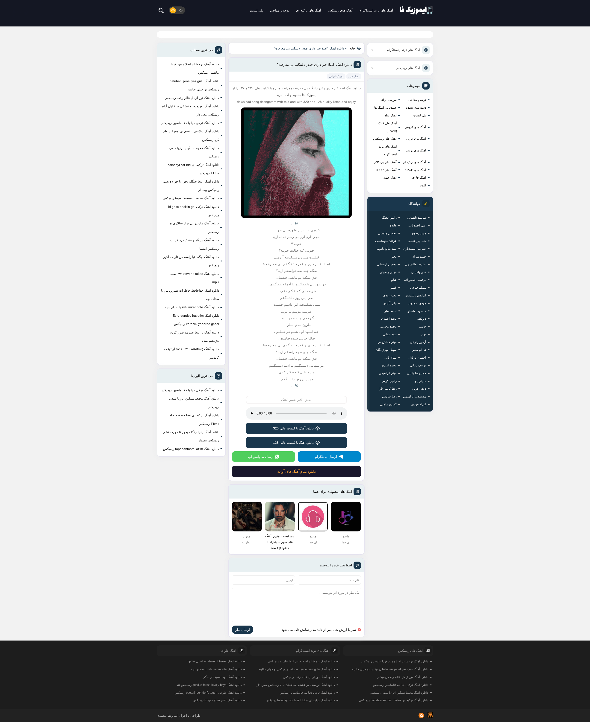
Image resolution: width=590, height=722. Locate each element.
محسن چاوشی (387, 233)
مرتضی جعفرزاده (415, 279)
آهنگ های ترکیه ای (308, 10)
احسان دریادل (417, 357)
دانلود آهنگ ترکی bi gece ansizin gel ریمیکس (193, 211)
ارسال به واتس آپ (261, 456)
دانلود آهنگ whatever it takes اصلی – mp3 (193, 278)
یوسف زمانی (418, 365)
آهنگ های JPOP (386, 170)
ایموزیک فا (309, 95)
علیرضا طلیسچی (415, 264)
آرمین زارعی (418, 342)
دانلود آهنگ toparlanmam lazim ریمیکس (191, 198)
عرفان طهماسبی (386, 241)
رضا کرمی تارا (388, 388)
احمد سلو (390, 311)
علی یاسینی (418, 272)
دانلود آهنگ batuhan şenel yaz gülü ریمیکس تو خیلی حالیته (194, 85)
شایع (394, 279)
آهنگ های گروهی (415, 127)
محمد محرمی (388, 326)
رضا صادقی (389, 396)
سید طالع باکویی (386, 248)
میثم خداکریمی (387, 342)
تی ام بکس (419, 349)
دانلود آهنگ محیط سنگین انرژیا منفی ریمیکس (194, 152)
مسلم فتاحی (418, 287)
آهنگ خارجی (418, 177)
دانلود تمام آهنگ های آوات (296, 471)
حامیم (422, 326)
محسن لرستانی (387, 264)
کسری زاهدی (388, 404)
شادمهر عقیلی (417, 241)
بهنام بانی (390, 357)
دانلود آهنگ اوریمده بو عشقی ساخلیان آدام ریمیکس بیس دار (190, 110)
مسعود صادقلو (417, 311)
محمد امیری (389, 365)
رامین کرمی (389, 381)
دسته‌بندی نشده (416, 107)
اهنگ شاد (391, 115)
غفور (393, 287)
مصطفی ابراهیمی (414, 396)
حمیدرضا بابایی (416, 373)
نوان (423, 334)
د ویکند (421, 318)
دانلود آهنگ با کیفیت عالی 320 (293, 428)
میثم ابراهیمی (388, 373)
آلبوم (423, 185)
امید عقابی (390, 334)
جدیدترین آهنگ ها (385, 107)
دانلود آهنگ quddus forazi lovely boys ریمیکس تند (209, 685)
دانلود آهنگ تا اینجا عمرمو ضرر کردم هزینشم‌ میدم (194, 336)
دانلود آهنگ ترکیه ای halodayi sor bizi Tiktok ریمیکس (193, 169)
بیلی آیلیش (390, 303)
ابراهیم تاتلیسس (415, 295)
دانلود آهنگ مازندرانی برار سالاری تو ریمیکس (194, 227)
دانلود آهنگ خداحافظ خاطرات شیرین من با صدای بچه (190, 295)
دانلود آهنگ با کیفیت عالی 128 (293, 442)
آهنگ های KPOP (415, 170)
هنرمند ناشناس (416, 217)
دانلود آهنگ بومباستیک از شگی (222, 677)
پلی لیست (256, 10)
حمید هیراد (419, 256)
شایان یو (420, 381)
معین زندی (390, 295)
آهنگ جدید (390, 177)
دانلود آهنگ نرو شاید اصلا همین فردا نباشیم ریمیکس (195, 68)
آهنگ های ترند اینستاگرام (376, 10)
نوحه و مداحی (279, 10)
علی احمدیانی (417, 225)
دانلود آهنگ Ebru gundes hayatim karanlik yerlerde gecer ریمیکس (196, 320)
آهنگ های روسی (415, 150)
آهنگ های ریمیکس (340, 10)
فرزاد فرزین (418, 404)
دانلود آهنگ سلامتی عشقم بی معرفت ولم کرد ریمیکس (191, 135)
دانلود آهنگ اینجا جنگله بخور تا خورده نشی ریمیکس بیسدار (190, 185)
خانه (352, 48)
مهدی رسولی (388, 272)
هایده (393, 225)
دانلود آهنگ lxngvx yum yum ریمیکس (217, 700)
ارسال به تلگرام (326, 456)
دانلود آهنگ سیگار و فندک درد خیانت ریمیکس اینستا (194, 244)
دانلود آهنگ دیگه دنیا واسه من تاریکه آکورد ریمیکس (190, 261)
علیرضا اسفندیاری (414, 248)
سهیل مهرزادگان (386, 349)
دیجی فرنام (419, 388)
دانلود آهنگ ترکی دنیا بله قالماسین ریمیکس (189, 123)
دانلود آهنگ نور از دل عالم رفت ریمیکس (192, 98)
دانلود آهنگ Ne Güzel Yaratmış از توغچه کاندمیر (191, 353)
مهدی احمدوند (417, 303)
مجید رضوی (418, 233)
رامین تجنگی (389, 217)
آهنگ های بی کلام (385, 162)
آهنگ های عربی (416, 138)
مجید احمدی (389, 318)
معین (393, 256)
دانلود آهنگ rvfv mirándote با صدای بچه (192, 307)
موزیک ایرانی (388, 99)
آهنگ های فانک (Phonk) (387, 127)
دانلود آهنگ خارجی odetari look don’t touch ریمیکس (208, 692)
